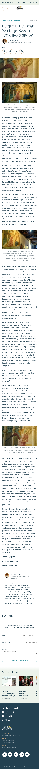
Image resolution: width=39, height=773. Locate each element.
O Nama (7, 720)
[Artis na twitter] (10, 754)
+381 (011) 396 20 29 (8, 741)
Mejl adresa (6, 642)
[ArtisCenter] (19, 8)
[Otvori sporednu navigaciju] (5, 8)
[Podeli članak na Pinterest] (21, 51)
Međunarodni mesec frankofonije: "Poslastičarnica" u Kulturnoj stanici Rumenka (25, 693)
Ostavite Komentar (19, 661)
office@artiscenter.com (9, 748)
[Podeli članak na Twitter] (10, 51)
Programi (21, 2)
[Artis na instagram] (16, 754)
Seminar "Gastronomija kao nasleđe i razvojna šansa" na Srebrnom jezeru (9, 693)
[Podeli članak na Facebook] (4, 51)
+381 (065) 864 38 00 (9, 742)
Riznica (17, 20)
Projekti (33, 2)
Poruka (4, 649)
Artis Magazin (7, 2)
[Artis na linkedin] (27, 754)
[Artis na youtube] (21, 754)
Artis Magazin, (7, 20)
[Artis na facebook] (4, 754)
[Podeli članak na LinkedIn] (16, 51)
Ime (3, 636)
